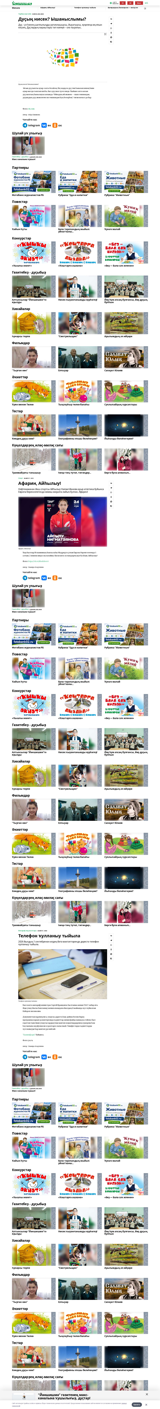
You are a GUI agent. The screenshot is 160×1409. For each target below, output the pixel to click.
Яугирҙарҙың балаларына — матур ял (123, 8)
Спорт (20, 478)
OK (130, 3)
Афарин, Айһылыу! (47, 8)
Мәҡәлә (16, 8)
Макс (139, 3)
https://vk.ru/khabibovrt (38, 561)
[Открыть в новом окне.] (31, 125)
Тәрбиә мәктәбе (24, 14)
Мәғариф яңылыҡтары (27, 931)
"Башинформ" (29, 1034)
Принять (136, 1405)
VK (123, 3)
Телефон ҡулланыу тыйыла (85, 8)
